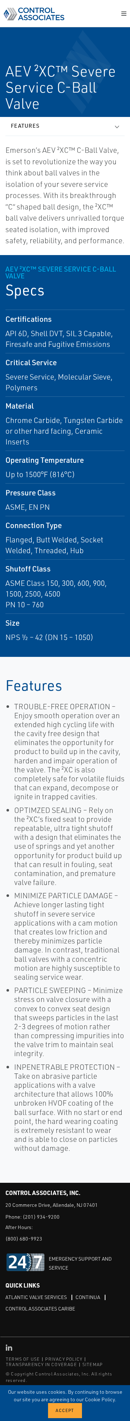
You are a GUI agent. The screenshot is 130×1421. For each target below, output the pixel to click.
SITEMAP (92, 1364)
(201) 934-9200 (41, 1217)
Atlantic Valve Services (36, 1297)
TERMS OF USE (23, 1359)
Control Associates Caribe (40, 1308)
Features (25, 125)
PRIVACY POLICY (63, 1359)
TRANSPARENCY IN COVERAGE (41, 1364)
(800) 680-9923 (23, 1239)
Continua (87, 1297)
